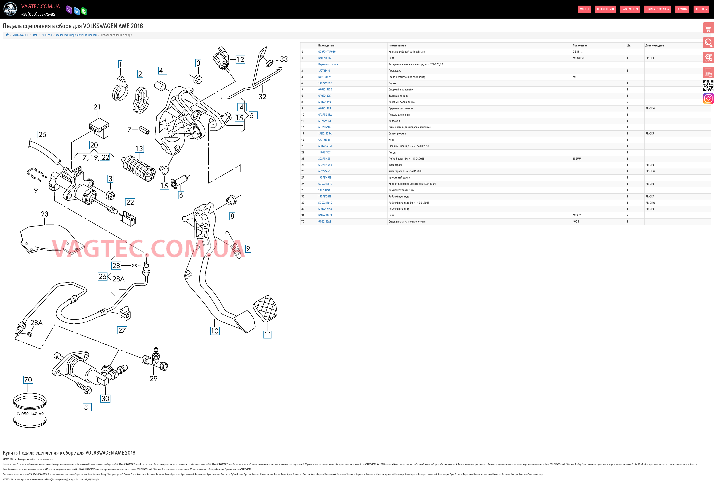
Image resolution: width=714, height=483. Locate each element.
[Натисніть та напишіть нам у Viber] (68, 11)
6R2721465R (325, 165)
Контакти (701, 9)
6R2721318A (325, 114)
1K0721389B (325, 83)
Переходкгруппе (328, 64)
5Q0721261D (325, 203)
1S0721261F (324, 196)
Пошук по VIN (605, 9)
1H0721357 (324, 152)
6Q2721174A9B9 (327, 52)
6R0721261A (325, 209)
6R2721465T (325, 171)
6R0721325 (324, 96)
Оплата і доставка (657, 9)
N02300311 (325, 77)
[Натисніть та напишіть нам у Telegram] (75, 9)
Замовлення (630, 9)
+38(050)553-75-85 (38, 14)
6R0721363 (324, 108)
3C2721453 (324, 159)
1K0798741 (324, 190)
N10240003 (325, 215)
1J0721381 (324, 140)
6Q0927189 (324, 127)
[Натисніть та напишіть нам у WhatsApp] (83, 11)
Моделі (584, 9)
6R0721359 (324, 102)
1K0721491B (325, 177)
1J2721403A (325, 133)
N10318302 (324, 58)
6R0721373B (325, 89)
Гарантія (682, 9)
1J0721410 (324, 70)
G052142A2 (324, 221)
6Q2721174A (324, 121)
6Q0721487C (325, 184)
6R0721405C (325, 146)
